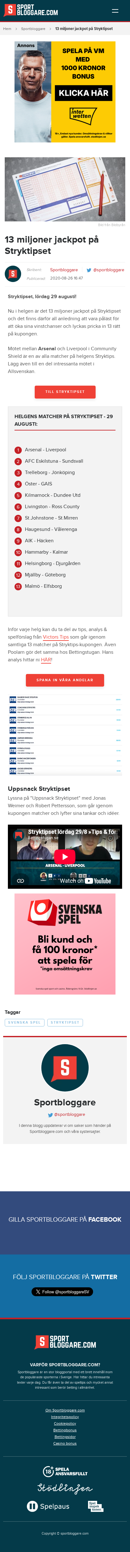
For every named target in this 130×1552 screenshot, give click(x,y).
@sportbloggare (108, 270)
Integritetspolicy (65, 1417)
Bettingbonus (65, 1430)
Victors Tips (56, 637)
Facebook (104, 1220)
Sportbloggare (33, 29)
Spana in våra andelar (65, 680)
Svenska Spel (24, 1022)
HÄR (46, 660)
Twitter (104, 1277)
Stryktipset (65, 1022)
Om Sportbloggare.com (65, 1410)
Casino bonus (65, 1443)
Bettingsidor (65, 1437)
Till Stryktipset (65, 392)
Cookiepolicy (65, 1423)
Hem (7, 29)
